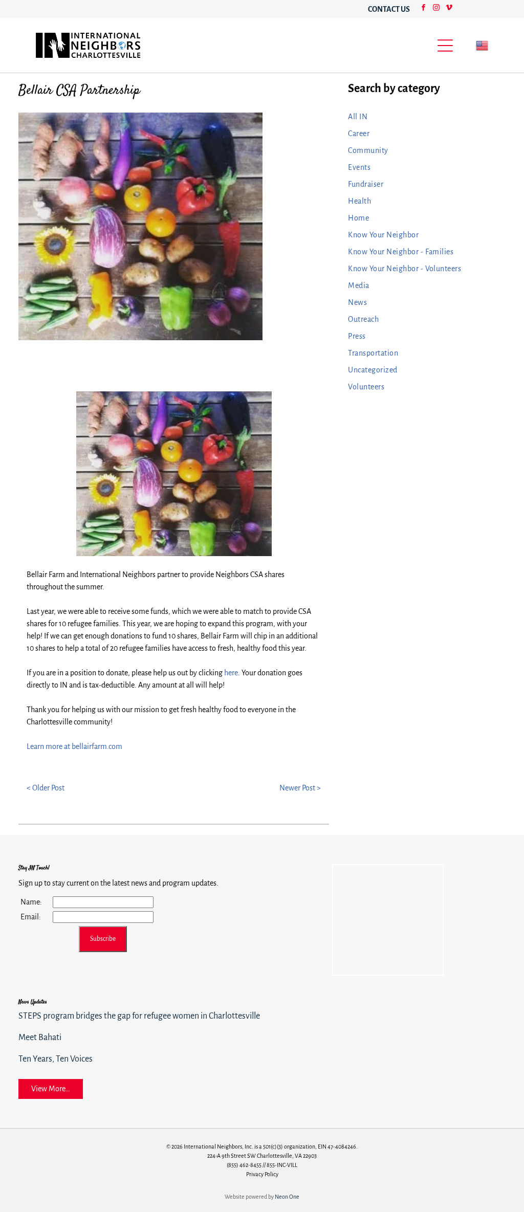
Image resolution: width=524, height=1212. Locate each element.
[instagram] (436, 9)
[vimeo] (449, 9)
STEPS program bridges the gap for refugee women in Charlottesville (139, 1016)
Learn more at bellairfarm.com (74, 746)
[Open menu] (445, 45)
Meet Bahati (39, 1037)
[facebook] (423, 9)
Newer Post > (300, 788)
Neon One (287, 1197)
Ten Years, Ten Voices (55, 1059)
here (231, 673)
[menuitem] (425, 116)
